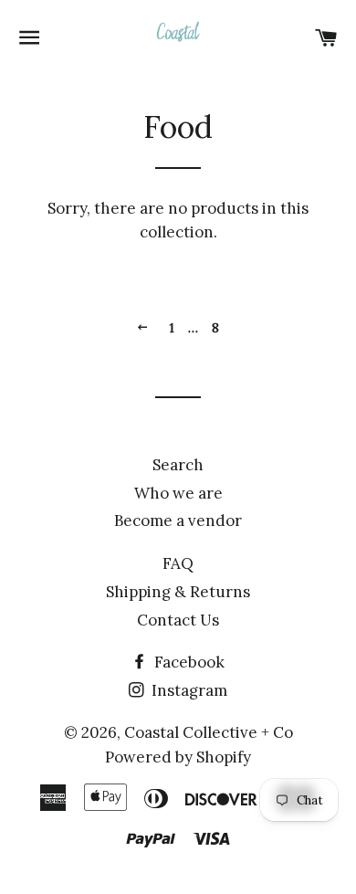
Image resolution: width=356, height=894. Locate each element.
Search (178, 465)
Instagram (187, 690)
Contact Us (178, 620)
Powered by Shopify (178, 757)
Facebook (188, 662)
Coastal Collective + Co (208, 732)
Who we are (178, 493)
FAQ (178, 563)
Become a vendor (178, 520)
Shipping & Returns (178, 592)
